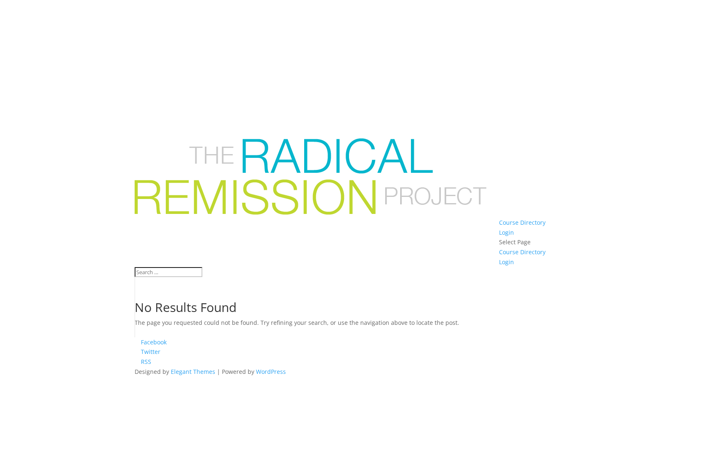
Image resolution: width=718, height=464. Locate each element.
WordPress (271, 372)
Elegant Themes (193, 372)
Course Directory (522, 222)
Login (506, 232)
